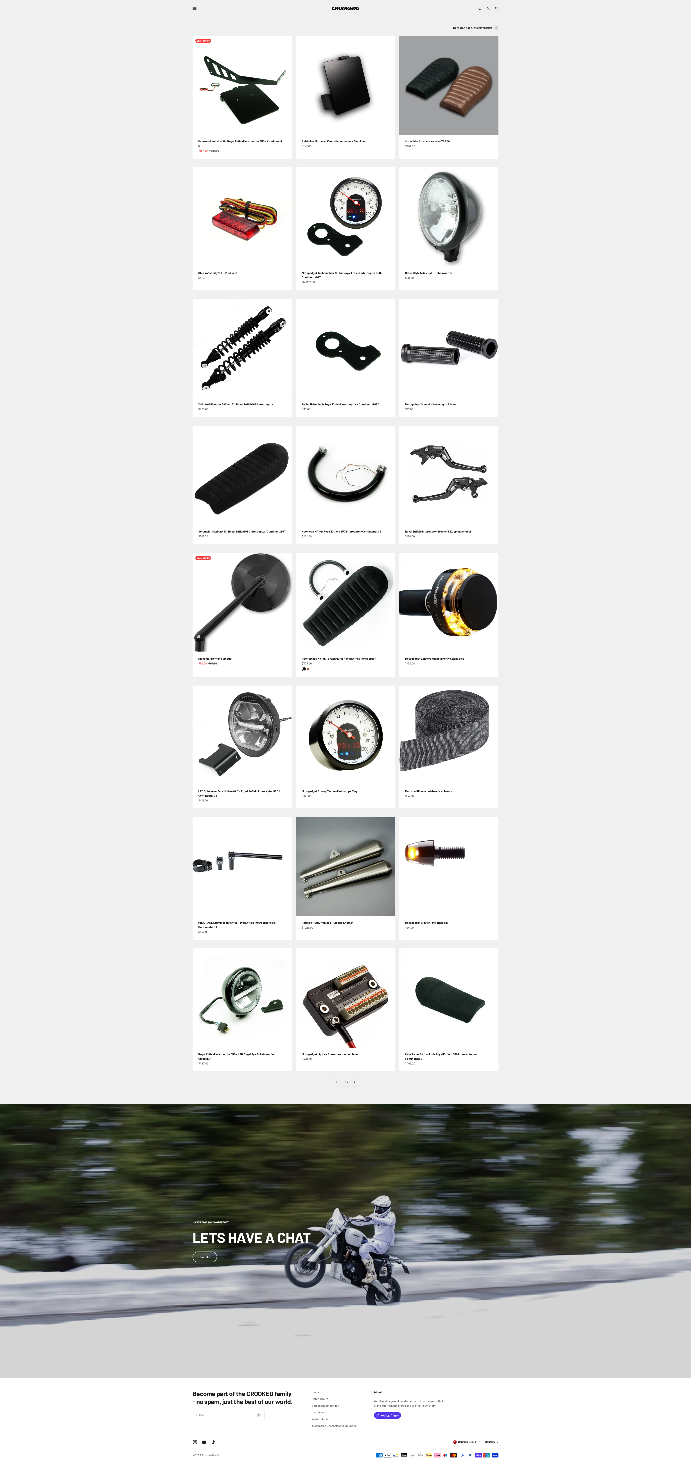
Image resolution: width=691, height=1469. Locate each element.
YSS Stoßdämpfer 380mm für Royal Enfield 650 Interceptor (235, 404)
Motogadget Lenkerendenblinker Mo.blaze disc (434, 658)
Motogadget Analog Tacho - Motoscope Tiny (329, 791)
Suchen (316, 1392)
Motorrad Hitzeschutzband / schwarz (428, 791)
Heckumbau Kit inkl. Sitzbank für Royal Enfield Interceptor (339, 658)
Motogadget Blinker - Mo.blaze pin (426, 922)
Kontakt (205, 1257)
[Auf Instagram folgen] (195, 1442)
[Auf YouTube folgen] (204, 1442)
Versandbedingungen (325, 1405)
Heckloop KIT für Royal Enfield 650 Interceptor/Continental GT (341, 531)
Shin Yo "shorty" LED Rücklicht (217, 273)
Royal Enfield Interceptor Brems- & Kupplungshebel (438, 531)
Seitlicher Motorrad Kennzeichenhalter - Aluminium (334, 141)
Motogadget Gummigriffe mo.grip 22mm (430, 404)
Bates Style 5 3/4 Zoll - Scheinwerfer (428, 273)
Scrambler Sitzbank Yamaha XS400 (427, 141)
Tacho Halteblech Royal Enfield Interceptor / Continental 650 (340, 404)
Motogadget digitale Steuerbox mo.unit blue (330, 1054)
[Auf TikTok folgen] (213, 1442)
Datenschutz (320, 1398)
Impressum (319, 1412)
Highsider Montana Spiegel (215, 658)
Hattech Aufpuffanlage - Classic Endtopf (327, 922)
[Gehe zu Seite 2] (354, 1081)
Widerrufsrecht (321, 1419)
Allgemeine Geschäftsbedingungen (334, 1425)
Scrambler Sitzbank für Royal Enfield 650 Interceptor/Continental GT (242, 531)
